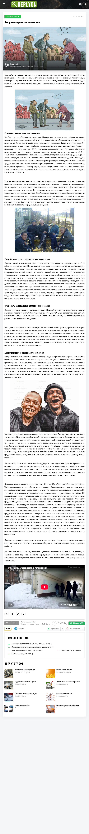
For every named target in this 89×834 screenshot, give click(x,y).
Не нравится (76, 629)
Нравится (57, 629)
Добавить (62, 623)
